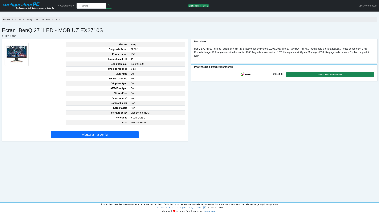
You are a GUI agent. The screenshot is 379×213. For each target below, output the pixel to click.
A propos (181, 207)
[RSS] (205, 207)
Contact (170, 207)
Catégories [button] (66, 5)
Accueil (6, 19)
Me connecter (369, 5)
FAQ (190, 207)
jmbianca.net (210, 211)
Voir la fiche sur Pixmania (330, 74)
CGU (198, 207)
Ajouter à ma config (95, 134)
